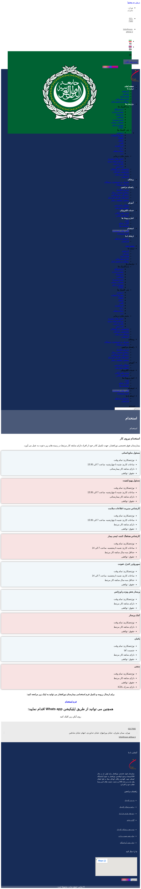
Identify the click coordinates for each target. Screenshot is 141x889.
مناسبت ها (124, 226)
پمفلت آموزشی (122, 208)
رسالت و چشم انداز (120, 101)
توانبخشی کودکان (121, 172)
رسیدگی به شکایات (120, 195)
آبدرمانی (125, 177)
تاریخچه (125, 91)
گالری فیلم (124, 223)
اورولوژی (119, 145)
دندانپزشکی (118, 151)
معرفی (125, 94)
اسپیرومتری (117, 120)
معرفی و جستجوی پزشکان (116, 182)
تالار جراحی (118, 164)
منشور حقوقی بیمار (120, 200)
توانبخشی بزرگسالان (119, 169)
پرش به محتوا (134, 2)
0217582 (132, 729)
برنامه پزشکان (122, 184)
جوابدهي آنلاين (122, 215)
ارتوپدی (120, 132)
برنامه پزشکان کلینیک (127, 807)
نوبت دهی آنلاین (122, 213)
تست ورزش (117, 125)
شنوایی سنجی (117, 122)
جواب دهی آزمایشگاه (127, 843)
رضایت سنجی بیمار (120, 192)
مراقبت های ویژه (115, 161)
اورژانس (119, 166)
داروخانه (119, 114)
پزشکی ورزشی (122, 174)
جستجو (132, 406)
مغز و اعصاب (117, 135)
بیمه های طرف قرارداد (118, 197)
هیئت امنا (124, 96)
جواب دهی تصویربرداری (126, 836)
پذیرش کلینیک (122, 190)
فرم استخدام (123, 233)
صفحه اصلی (129, 86)
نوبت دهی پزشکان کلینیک (125, 830)
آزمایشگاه (118, 109)
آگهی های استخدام (120, 231)
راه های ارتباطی (121, 238)
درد (121, 153)
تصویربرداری (117, 112)
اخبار (126, 220)
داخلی (120, 140)
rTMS (120, 127)
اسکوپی (119, 117)
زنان (121, 148)
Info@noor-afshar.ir (127, 737)
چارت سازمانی (122, 99)
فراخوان (125, 241)
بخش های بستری (115, 159)
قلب (121, 143)
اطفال (120, 138)
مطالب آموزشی (121, 205)
